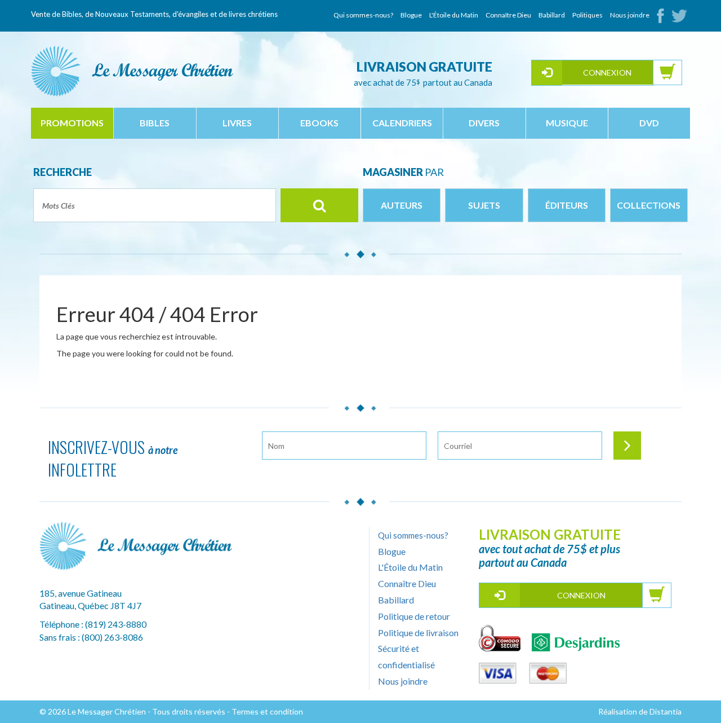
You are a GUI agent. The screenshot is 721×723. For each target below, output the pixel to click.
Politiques (587, 15)
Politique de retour (414, 616)
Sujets (484, 205)
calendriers (402, 122)
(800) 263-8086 (112, 637)
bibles (155, 122)
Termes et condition (267, 711)
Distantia (665, 711)
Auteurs (401, 205)
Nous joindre (629, 15)
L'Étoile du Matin (453, 15)
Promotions (72, 122)
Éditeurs (566, 205)
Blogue (411, 15)
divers (484, 122)
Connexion (607, 72)
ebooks (319, 122)
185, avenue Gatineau (80, 593)
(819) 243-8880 (115, 624)
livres (237, 122)
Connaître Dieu (508, 15)
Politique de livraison (418, 632)
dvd (649, 122)
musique (567, 122)
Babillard (551, 15)
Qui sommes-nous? (363, 15)
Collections (648, 205)
